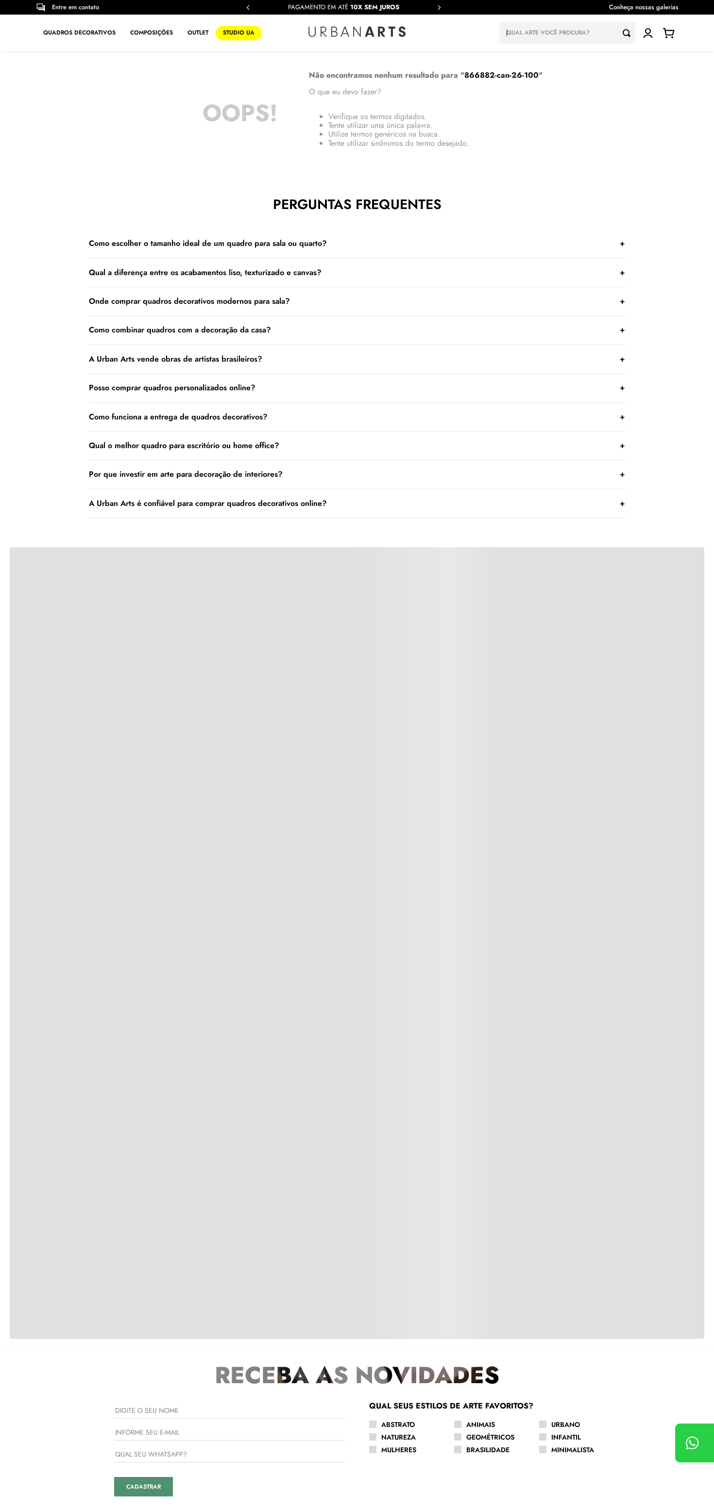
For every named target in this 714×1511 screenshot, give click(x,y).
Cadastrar (143, 1486)
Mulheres (398, 1450)
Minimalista (572, 1450)
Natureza (398, 1437)
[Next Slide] (439, 7)
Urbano (565, 1424)
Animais (480, 1424)
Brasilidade (488, 1450)
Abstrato (398, 1424)
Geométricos (490, 1437)
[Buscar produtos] (629, 33)
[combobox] (567, 33)
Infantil (566, 1437)
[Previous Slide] (248, 7)
